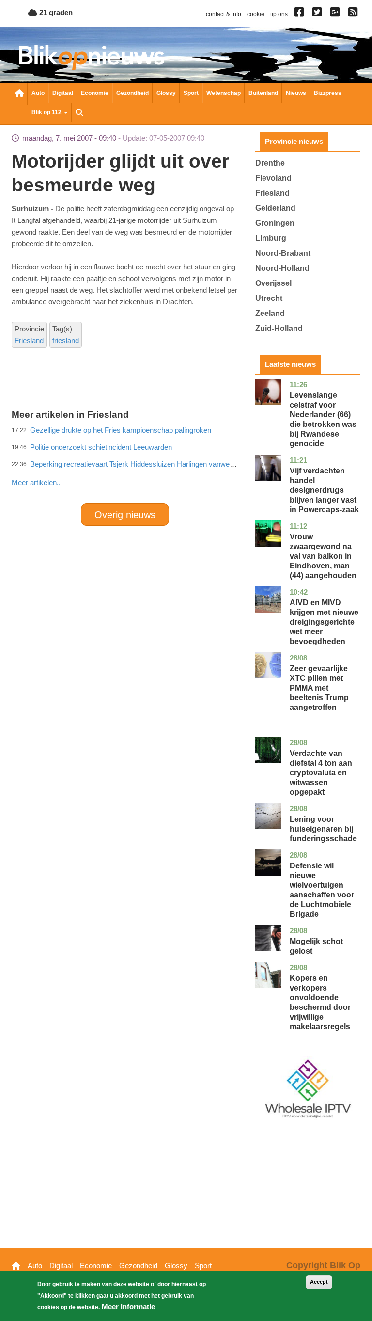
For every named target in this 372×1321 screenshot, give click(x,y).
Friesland (29, 340)
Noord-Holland (282, 268)
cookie (255, 14)
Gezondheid (132, 93)
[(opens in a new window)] (301, 14)
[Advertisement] (188, 461)
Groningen (274, 223)
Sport (191, 93)
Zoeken (79, 113)
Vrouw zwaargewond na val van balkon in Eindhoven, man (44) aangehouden (323, 556)
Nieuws (296, 93)
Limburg (270, 238)
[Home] (91, 57)
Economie (94, 93)
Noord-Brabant (282, 253)
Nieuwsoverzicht (19, 94)
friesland (65, 340)
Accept (319, 1282)
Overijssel (273, 283)
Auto (38, 93)
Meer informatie (128, 1307)
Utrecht (268, 298)
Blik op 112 (47, 112)
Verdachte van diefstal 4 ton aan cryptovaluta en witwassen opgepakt (321, 772)
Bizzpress (327, 93)
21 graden (55, 12)
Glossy (166, 93)
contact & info (223, 14)
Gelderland (275, 208)
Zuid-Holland (279, 328)
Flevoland (273, 178)
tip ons (279, 14)
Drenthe (270, 163)
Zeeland (270, 313)
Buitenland (263, 93)
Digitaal (62, 93)
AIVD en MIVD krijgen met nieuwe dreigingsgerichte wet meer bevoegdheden (324, 621)
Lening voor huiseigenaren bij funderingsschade (323, 829)
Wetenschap (223, 93)
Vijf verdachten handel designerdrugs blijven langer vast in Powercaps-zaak (324, 490)
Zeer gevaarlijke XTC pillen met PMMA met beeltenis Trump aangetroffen (319, 687)
